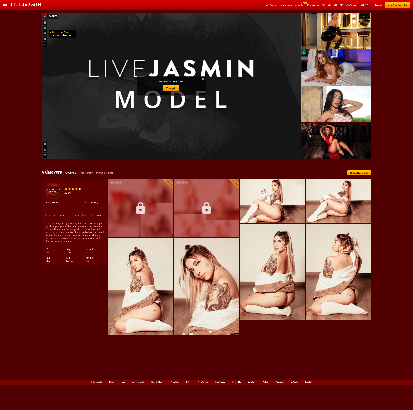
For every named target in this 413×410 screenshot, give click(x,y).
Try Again (171, 88)
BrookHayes (220, 382)
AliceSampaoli (138, 382)
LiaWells (294, 382)
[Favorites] (341, 5)
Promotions (313, 5)
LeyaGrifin (236, 382)
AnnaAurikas (203, 382)
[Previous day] (85, 203)
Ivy (321, 382)
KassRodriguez (157, 382)
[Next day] (103, 203)
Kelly (188, 382)
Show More (336, 153)
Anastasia (280, 382)
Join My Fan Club (360, 173)
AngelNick (175, 382)
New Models (285, 5)
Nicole (111, 382)
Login (378, 5)
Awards (299, 5)
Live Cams (270, 5)
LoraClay (251, 382)
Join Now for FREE (397, 5)
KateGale (308, 382)
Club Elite (323, 5)
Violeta (265, 382)
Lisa (123, 382)
